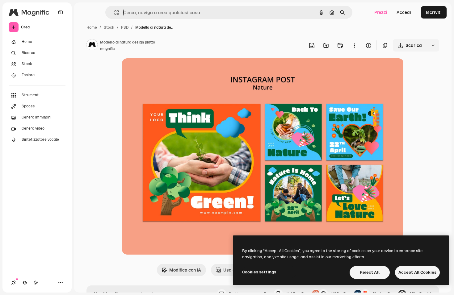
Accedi (404, 12)
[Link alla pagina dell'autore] (92, 45)
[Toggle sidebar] (60, 12)
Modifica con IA (185, 270)
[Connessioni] (14, 283)
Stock (109, 27)
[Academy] (25, 283)
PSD (124, 27)
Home (91, 27)
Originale (163, 70)
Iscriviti (434, 12)
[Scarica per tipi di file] (433, 45)
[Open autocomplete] (114, 12)
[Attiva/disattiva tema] (36, 283)
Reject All (370, 272)
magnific (107, 48)
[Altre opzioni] (354, 45)
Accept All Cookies (417, 272)
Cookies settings (259, 272)
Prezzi (380, 12)
